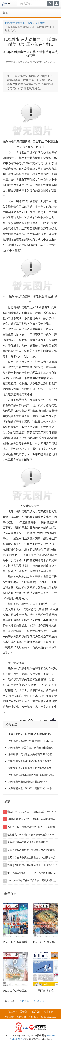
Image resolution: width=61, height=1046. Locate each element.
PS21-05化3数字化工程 (45, 941)
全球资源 (9, 1017)
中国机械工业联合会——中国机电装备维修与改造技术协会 (31, 873)
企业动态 (40, 23)
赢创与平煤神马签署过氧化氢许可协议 (26, 842)
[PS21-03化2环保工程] (15, 969)
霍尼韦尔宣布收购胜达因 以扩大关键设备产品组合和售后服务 (31, 857)
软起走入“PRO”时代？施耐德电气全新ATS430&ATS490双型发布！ (31, 834)
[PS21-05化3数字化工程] (45, 920)
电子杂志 (10, 893)
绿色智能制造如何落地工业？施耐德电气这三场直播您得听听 (32, 768)
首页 (6, 13)
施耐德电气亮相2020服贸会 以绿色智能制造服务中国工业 (32, 761)
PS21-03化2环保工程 (15, 990)
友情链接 (21, 1017)
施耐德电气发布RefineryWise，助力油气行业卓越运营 (32, 775)
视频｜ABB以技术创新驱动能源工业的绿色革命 (30, 865)
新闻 (30, 23)
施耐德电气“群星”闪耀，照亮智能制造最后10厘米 (32, 747)
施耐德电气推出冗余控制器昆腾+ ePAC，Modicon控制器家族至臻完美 (32, 781)
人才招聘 (48, 1011)
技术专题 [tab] (24, 1001)
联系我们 (36, 1011)
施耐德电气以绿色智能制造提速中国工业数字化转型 (32, 741)
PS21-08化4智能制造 (15, 941)
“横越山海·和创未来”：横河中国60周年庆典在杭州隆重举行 (31, 819)
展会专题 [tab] (10, 1001)
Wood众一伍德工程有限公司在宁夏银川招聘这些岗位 (31, 880)
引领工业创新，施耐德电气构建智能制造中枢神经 (32, 734)
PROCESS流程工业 (15, 23)
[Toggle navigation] (54, 13)
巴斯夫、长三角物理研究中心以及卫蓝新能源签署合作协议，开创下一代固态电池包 (31, 827)
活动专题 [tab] (39, 1001)
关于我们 (24, 1011)
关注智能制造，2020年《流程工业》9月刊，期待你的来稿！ (32, 788)
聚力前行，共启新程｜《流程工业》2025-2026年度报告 (31, 811)
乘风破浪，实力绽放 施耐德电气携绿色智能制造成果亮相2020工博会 (32, 754)
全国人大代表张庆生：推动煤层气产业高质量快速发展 (31, 850)
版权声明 (12, 1011)
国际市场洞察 (46, 990)
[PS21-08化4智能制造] (15, 920)
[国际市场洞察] (45, 969)
